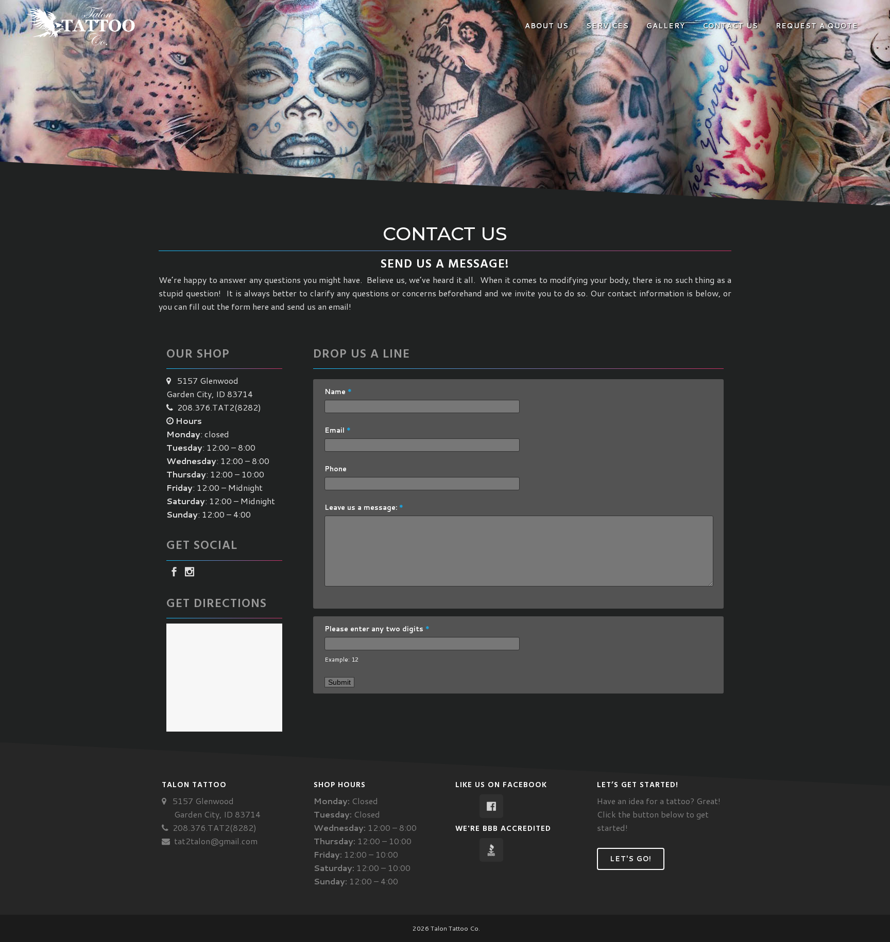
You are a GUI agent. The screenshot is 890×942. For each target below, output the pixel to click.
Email (337, 430)
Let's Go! (631, 858)
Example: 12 (341, 659)
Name (338, 391)
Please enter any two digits (377, 628)
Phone (335, 468)
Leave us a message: (363, 507)
